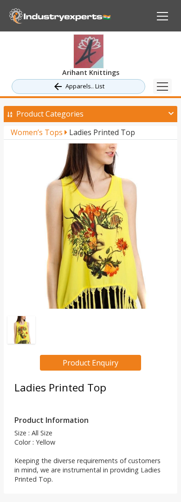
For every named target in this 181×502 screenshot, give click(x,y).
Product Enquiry (90, 363)
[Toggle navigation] (162, 86)
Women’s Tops (38, 132)
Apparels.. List (84, 86)
